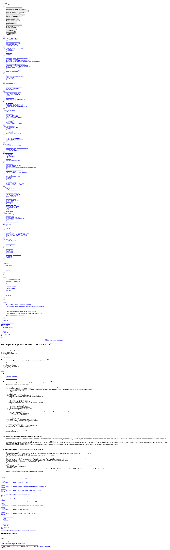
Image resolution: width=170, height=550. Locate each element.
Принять (2, 538)
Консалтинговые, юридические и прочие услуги (17, 148)
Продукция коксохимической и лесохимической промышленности (21, 167)
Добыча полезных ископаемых (13, 94)
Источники (8, 295)
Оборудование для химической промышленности (17, 65)
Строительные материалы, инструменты (15, 105)
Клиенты (8, 270)
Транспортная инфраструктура (13, 160)
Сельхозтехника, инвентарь (12, 220)
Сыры (7, 208)
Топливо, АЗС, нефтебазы (12, 45)
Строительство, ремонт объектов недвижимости (17, 106)
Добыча (7, 75)
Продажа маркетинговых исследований (54, 340)
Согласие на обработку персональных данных (11, 530)
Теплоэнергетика (10, 241)
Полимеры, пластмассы (11, 166)
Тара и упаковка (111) (10, 30)
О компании (6, 263)
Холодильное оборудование (12, 71)
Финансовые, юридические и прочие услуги (16, 184)
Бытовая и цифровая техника (12, 112)
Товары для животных (11, 122)
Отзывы (7, 267)
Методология (9, 292)
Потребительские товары (9, 110)
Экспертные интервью (11, 286)
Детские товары (9, 114)
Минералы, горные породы (12, 96)
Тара (7, 227)
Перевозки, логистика (8, 153)
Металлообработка (10, 77)
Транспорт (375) (9, 34)
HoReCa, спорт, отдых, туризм (13, 176)
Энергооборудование (10, 244)
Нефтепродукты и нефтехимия (13, 43)
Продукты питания (7, 187)
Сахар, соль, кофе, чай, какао (12, 206)
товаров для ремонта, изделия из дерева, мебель (55, 343)
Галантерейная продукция (12, 127)
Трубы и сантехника (10, 78)
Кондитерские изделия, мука (12, 193)
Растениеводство (10, 219)
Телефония (8, 54)
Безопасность (9, 49)
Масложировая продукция (12, 195)
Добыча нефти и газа (10, 40)
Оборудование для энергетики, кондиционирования (18, 66)
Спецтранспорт (9, 257)
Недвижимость (9, 103)
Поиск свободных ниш (11, 283)
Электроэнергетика (7, 239)
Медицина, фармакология (9, 135)
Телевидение (9, 53)
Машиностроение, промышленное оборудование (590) (17, 10)
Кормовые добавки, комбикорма (13, 217)
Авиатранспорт (9, 154)
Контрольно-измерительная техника (14, 87)
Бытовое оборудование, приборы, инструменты (16, 58)
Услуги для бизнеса (7, 144)
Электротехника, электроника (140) (13, 13)
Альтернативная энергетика (12, 240)
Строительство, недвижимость (10, 101)
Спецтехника (9, 256)
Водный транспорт (10, 156)
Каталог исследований (8, 6)
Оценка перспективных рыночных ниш (15, 315)
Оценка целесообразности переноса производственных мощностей (21, 311)
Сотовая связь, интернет (11, 182)
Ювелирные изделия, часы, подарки (14, 123)
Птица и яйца (9, 203)
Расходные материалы (11, 140)
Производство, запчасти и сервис (13, 255)
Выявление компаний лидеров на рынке (15, 308)
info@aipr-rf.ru (5, 325)
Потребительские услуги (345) (12, 26)
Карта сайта (6, 520)
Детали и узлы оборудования (12, 59)
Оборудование (9, 225)
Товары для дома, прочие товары (13, 133)
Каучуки (8, 95)
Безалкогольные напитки (11, 190)
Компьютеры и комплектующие (13, 51)
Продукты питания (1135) (11, 27)
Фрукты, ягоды (9, 211)
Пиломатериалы (9, 231)
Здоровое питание (10, 191)
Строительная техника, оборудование (14, 104)
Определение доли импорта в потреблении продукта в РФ (19, 304)
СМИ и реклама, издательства (12, 150)
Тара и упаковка (7, 224)
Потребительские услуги (8, 175)
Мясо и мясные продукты (11, 197)
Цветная (8, 79)
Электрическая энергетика (12, 242)
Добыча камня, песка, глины (12, 93)
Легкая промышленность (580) (12, 19)
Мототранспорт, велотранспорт (13, 253)
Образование (9, 179)
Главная (46, 339)
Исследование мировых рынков (13, 281)
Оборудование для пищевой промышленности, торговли (19, 62)
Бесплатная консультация (6, 548)
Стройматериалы (10, 98)
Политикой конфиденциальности (44, 546)
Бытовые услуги (9, 177)
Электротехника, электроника (10, 83)
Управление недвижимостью (12, 107)
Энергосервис (9, 245)
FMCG (7, 111)
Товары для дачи (9, 121)
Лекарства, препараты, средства (13, 138)
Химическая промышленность (10, 162)
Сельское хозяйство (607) (11, 29)
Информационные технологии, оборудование (13, 48)
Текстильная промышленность (13, 130)
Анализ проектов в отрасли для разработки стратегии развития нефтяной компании (25, 306)
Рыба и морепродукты (11, 205)
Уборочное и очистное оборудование (14, 70)
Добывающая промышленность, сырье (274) (15, 15)
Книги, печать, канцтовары (12, 115)
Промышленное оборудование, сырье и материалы (17, 233)
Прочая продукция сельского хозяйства (15, 218)
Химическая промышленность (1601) (13, 24)
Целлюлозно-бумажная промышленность (15, 99)
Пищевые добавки (10, 201)
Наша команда (9, 265)
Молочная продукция (11, 196)
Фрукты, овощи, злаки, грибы (12, 222)
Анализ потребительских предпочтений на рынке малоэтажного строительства (24, 313)
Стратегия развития (10, 288)
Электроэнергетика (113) (11, 33)
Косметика (8, 128)
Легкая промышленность (9, 126)
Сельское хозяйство (7, 213)
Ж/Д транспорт (9, 157)
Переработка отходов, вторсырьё (13, 149)
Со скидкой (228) (10, 35)
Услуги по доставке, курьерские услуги (15, 183)
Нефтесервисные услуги (11, 44)
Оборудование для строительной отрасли (15, 64)
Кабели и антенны (10, 50)
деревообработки (49, 341)
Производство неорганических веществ (15, 168)
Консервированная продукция (13, 194)
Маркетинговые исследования (13, 279)
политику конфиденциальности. (38, 535)
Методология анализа (11, 377)
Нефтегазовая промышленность (10, 38)
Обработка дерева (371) (11, 31)
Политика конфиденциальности (29, 530)
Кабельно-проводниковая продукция (14, 84)
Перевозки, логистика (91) (11, 23)
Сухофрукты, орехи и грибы (12, 209)
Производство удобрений (11, 171)
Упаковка (8, 228)
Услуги (7, 141)
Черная (7, 80)
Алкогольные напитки (11, 188)
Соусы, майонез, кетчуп (11, 207)
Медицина (8, 178)
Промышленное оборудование (13, 67)
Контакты (5, 320)
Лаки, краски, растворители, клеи (13, 165)
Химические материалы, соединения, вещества (16, 172)
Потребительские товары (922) (12, 17)
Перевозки (8, 159)
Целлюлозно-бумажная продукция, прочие (15, 236)
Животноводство (10, 216)
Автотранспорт (9, 155)
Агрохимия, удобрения (11, 214)
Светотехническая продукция (12, 88)
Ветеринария (9, 137)
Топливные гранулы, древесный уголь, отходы (16, 235)
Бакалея (7, 189)
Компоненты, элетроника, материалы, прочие (16, 85)
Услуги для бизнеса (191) (11, 22)
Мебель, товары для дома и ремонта (14, 117)
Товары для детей (10, 132)
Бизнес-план (8, 290)
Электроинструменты (11, 89)
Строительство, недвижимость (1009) (13, 16)
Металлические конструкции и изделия (15, 76)
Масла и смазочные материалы (13, 42)
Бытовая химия (9, 164)
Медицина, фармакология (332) (12, 20)
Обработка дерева (7, 230)
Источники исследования (11, 379)
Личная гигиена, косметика (12, 116)
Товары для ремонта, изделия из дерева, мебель (16, 234)
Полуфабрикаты (9, 202)
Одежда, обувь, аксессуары (12, 118)
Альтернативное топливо (11, 39)
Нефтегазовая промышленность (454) (14, 8)
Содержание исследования (12, 376)
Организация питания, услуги (13, 200)
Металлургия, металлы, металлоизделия (12, 73)
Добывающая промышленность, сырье (12, 92)
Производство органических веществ (14, 170)
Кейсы (4, 302)
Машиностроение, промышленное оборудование (14, 56)
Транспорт (5, 247)
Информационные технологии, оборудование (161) (16, 9)
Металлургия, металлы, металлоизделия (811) (15, 12)
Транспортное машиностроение (13, 68)
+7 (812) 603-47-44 (6, 324)
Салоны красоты (9, 180)
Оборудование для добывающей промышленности (17, 60)
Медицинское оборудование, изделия (14, 139)
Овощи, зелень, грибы (11, 199)
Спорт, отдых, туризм (11, 120)
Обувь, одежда (9, 129)
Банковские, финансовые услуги (13, 145)
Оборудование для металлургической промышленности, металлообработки (23, 61)
